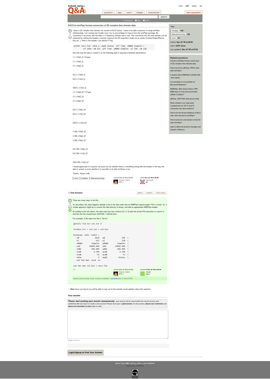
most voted (160, 193)
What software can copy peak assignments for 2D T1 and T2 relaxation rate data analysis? (182, 106)
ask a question (193, 12)
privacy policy (136, 363)
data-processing (97, 178)
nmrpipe (84, 178)
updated (123, 177)
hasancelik (149, 180)
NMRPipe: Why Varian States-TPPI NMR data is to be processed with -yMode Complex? (184, 92)
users (129, 12)
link (74, 269)
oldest (140, 193)
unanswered (153, 12)
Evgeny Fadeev (124, 180)
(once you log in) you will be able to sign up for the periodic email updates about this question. (110, 289)
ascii (76, 178)
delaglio (148, 272)
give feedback (149, 363)
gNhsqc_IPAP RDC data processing (184, 99)
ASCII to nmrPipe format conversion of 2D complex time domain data (102, 25)
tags (120, 12)
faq (201, 6)
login (181, 6)
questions (108, 12)
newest (149, 193)
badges (140, 12)
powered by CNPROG (135, 366)
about (194, 6)
